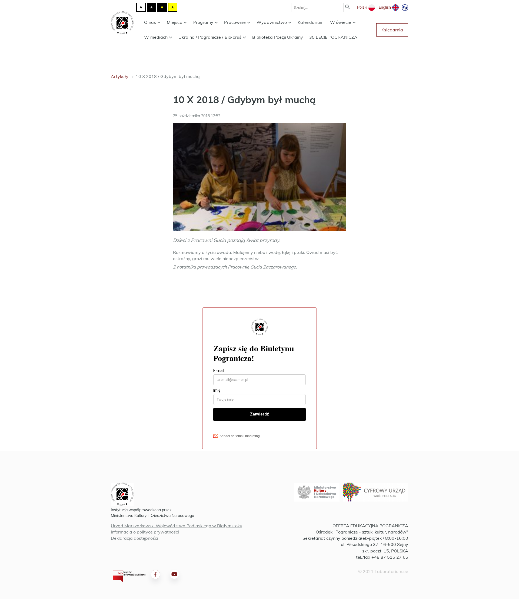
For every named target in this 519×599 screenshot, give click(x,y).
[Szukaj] (348, 7)
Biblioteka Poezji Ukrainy (277, 37)
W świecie (340, 22)
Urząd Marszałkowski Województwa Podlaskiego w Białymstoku (176, 525)
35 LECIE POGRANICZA (333, 37)
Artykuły (119, 76)
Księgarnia (392, 29)
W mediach (156, 37)
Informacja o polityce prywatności (145, 532)
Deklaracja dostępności (134, 538)
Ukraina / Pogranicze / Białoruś (209, 37)
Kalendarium (311, 22)
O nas (150, 22)
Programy (203, 22)
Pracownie (235, 22)
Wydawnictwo (272, 22)
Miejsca (174, 22)
